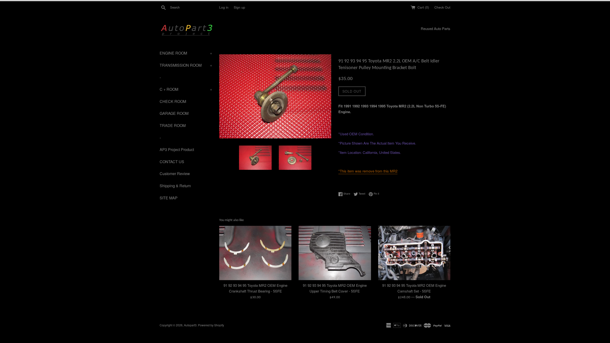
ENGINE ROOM (186, 53)
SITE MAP (169, 198)
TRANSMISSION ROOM (186, 65)
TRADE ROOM (173, 125)
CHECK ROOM (173, 101)
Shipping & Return (175, 185)
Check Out (442, 7)
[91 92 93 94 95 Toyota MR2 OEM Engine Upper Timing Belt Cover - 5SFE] (335, 253)
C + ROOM (186, 89)
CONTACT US (172, 161)
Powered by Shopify (211, 325)
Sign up (239, 7)
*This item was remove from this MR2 (367, 170)
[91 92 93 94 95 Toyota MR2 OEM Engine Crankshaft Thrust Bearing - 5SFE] (255, 253)
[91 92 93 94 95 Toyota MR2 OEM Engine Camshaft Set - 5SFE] (414, 253)
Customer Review (175, 173)
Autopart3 (190, 325)
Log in (224, 7)
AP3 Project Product (177, 149)
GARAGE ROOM (174, 113)
